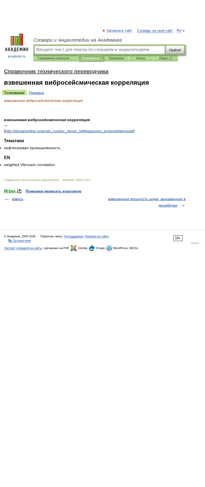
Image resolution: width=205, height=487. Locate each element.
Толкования (91, 58)
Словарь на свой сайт (155, 31)
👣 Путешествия (19, 240)
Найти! (175, 50)
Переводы (116, 58)
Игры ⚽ (165, 58)
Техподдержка (73, 236)
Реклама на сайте (97, 236)
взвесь (17, 199)
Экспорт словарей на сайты (23, 248)
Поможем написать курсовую (53, 191)
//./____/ (69, 131)
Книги (140, 58)
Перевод (36, 93)
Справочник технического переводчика (55, 58)
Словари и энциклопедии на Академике (77, 40)
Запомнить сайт (119, 31)
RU (179, 31)
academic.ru (17, 56)
